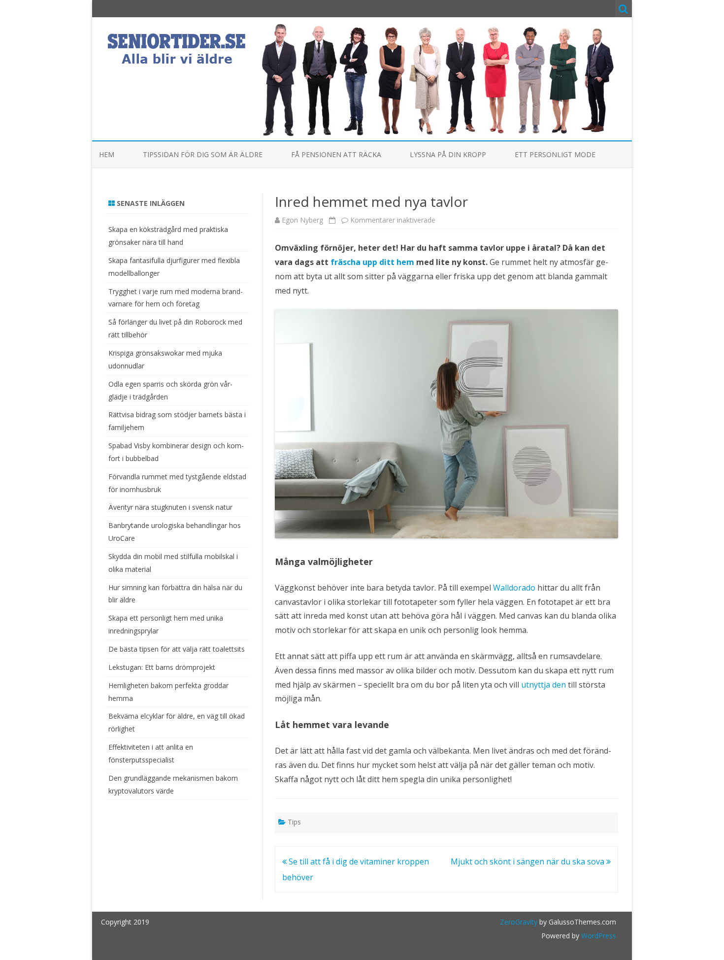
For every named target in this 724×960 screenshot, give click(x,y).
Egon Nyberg (302, 220)
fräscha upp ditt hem (372, 262)
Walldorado (514, 587)
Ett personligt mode (555, 154)
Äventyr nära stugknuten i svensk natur (170, 507)
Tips (294, 822)
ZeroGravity (518, 922)
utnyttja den (543, 684)
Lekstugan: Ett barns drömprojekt (161, 667)
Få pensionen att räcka (336, 154)
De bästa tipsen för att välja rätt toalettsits (176, 649)
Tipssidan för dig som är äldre (203, 154)
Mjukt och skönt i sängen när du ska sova (528, 861)
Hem (106, 154)
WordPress (597, 935)
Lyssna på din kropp (448, 154)
